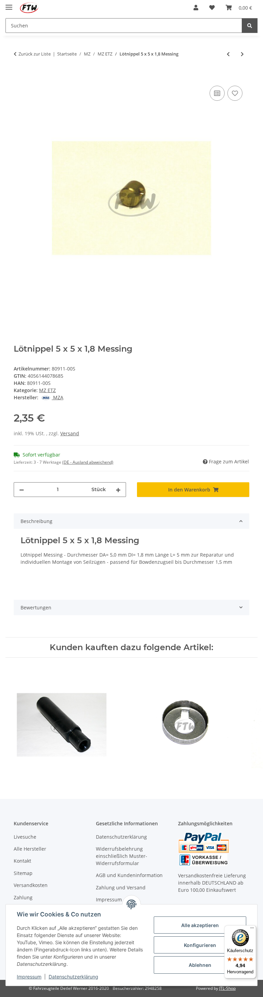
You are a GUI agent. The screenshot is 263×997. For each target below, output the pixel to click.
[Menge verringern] (21, 490)
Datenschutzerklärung (73, 977)
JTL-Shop (227, 988)
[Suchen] (250, 25)
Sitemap (23, 873)
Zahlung (23, 897)
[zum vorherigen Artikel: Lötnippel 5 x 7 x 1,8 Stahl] (228, 54)
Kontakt (22, 861)
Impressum (29, 977)
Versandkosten (31, 885)
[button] (196, 7)
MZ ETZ (47, 390)
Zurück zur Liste (34, 54)
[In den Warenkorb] (19, 76)
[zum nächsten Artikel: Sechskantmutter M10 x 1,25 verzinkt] (242, 54)
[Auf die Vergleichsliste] (217, 93)
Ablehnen (200, 965)
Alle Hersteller (30, 849)
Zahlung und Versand (121, 887)
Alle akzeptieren (200, 925)
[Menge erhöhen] (118, 490)
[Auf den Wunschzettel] (234, 93)
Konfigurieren (200, 945)
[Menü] (252, 929)
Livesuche (25, 837)
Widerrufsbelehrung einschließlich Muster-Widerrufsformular (121, 856)
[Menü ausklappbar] (8, 4)
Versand (69, 433)
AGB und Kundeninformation (129, 875)
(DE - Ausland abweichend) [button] (87, 462)
